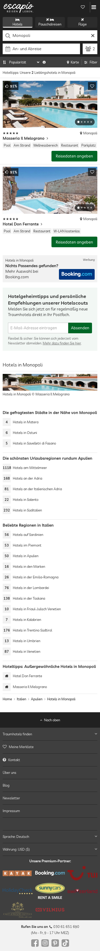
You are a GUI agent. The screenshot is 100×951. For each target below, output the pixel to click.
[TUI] (82, 873)
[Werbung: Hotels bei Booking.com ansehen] (77, 274)
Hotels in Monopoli (61, 699)
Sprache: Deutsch (16, 836)
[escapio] (19, 7)
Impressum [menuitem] (11, 811)
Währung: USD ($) (16, 849)
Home (7, 699)
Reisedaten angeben (74, 156)
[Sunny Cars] (50, 891)
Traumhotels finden (17, 734)
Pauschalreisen (49, 24)
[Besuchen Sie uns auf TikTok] (65, 943)
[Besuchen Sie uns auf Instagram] (45, 943)
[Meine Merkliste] (82, 7)
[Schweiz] (82, 891)
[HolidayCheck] (18, 891)
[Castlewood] (18, 910)
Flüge (82, 24)
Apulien (36, 699)
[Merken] (92, 86)
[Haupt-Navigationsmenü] (93, 7)
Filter (93, 62)
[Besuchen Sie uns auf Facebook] (35, 943)
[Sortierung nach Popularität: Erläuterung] (44, 62)
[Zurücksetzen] (92, 35)
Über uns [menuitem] (9, 772)
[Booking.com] (50, 873)
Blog (6, 785)
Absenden (80, 327)
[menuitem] (50, 746)
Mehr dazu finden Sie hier (62, 343)
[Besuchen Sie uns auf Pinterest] (55, 943)
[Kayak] (18, 873)
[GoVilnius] (50, 909)
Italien (21, 699)
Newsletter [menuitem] (11, 798)
